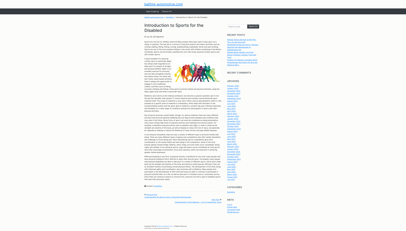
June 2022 (231, 167)
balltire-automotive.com (163, 4)
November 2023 (233, 124)
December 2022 (233, 152)
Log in (229, 204)
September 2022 (234, 159)
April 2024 (231, 111)
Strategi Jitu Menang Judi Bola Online (242, 60)
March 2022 (232, 174)
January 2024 (232, 119)
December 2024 (233, 91)
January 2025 (232, 88)
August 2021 (232, 177)
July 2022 (231, 164)
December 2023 (233, 121)
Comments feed (233, 210)
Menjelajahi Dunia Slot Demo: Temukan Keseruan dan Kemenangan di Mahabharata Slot (242, 47)
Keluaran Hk (167, 11)
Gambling (158, 186)
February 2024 (233, 116)
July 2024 (231, 104)
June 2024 (231, 106)
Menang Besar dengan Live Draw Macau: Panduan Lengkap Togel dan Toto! (241, 54)
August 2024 (232, 101)
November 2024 (233, 93)
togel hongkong (152, 11)
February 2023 (233, 147)
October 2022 (233, 157)
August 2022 (232, 162)
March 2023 (232, 144)
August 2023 (232, 131)
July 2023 (231, 134)
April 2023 (231, 141)
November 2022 (233, 154)
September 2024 (234, 98)
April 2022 (231, 172)
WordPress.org (233, 212)
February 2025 (233, 86)
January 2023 (232, 149)
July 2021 (231, 179)
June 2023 (231, 136)
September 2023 (234, 129)
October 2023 (233, 126)
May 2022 (231, 169)
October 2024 (233, 96)
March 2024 (232, 114)
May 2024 (231, 109)
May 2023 (231, 139)
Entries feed (232, 207)
